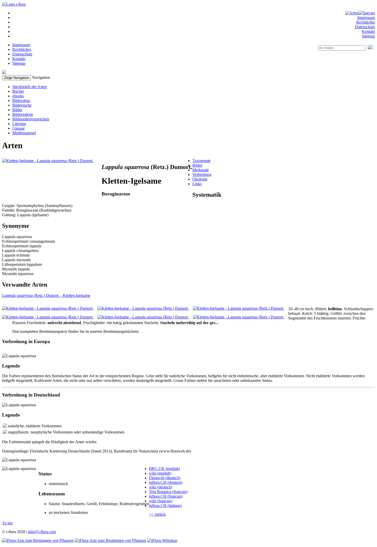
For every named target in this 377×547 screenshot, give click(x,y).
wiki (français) (160, 501)
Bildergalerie (22, 114)
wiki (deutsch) (160, 487)
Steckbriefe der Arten (29, 86)
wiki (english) (160, 473)
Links (197, 184)
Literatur (19, 123)
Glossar (18, 128)
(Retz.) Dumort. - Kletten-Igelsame (46, 295)
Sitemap (368, 36)
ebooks (18, 96)
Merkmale (200, 170)
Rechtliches (365, 22)
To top (7, 523)
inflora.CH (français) (166, 496)
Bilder (17, 110)
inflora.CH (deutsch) (165, 482)
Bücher (18, 91)
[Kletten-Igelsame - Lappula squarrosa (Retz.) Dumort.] (47, 160)
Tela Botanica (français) (168, 491)
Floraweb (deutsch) (164, 478)
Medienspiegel (24, 133)
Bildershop (21, 100)
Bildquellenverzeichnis (30, 119)
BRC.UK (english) (164, 468)
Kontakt (368, 31)
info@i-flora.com (42, 532)
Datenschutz (365, 27)
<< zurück (157, 514)
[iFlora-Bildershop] (162, 540)
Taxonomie (201, 160)
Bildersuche (22, 105)
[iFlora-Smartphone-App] (38, 540)
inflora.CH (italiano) (165, 505)
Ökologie (199, 179)
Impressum (366, 17)
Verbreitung (201, 174)
